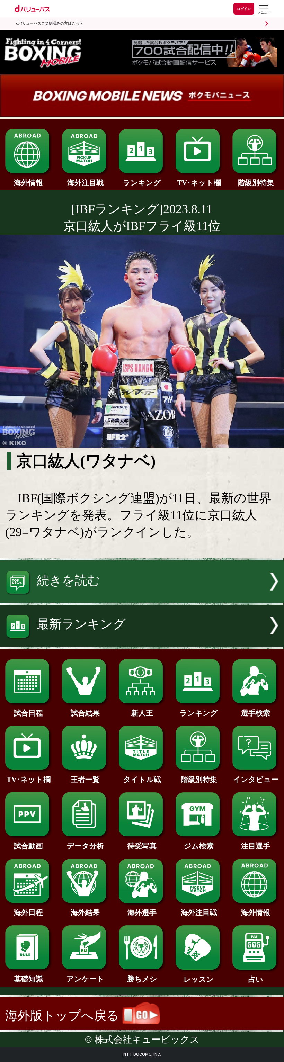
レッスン (199, 979)
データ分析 (85, 846)
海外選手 (142, 913)
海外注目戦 (85, 183)
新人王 (142, 713)
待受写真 (142, 846)
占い (255, 979)
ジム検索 (199, 846)
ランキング (142, 183)
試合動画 (28, 846)
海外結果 (85, 912)
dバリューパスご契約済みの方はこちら (49, 23)
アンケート (85, 979)
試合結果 (85, 713)
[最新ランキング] (142, 642)
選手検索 (255, 713)
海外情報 (28, 183)
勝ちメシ (142, 979)
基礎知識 (28, 979)
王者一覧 (85, 779)
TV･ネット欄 (199, 183)
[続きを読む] (142, 598)
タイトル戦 (142, 779)
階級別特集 (256, 183)
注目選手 (255, 846)
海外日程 (28, 912)
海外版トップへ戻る (63, 1016)
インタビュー (255, 779)
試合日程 (28, 713)
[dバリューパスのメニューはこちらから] (263, 9)
